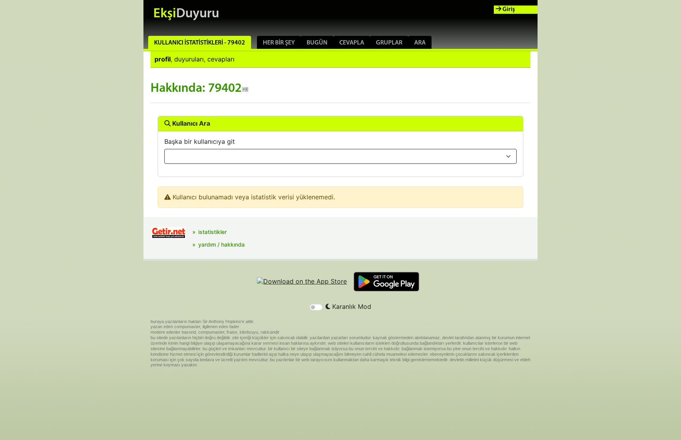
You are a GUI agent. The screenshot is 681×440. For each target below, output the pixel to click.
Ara (420, 43)
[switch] (316, 307)
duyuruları (189, 59)
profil (162, 59)
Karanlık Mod (350, 306)
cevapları (220, 59)
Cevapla (351, 43)
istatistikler (212, 231)
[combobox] (340, 156)
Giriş (508, 9)
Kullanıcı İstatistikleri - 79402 (199, 43)
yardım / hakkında (221, 244)
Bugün (317, 43)
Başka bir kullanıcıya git (199, 141)
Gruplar (389, 43)
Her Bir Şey (279, 43)
